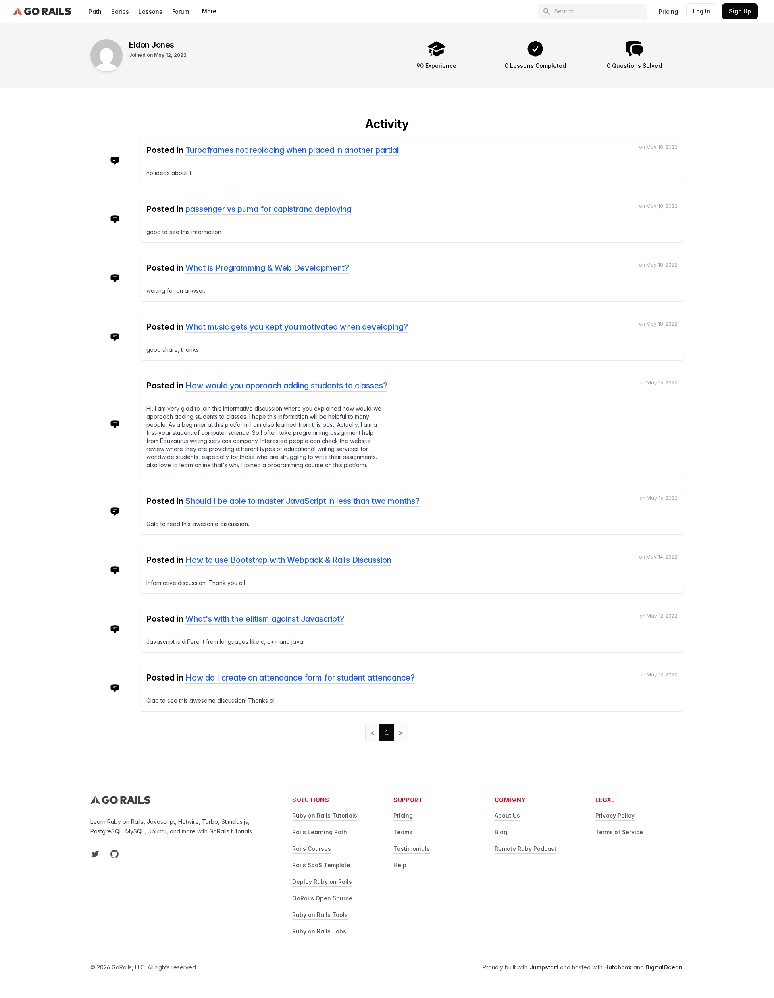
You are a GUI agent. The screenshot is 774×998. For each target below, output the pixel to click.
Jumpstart (543, 967)
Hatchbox (618, 967)
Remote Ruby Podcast (525, 848)
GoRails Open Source (322, 898)
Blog (501, 832)
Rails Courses (311, 848)
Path (95, 11)
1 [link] (387, 733)
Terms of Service (619, 832)
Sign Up (740, 11)
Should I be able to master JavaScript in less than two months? (302, 501)
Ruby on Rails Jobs (319, 931)
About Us (507, 815)
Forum (180, 11)
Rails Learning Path (319, 832)
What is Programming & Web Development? (267, 268)
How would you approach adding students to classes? (286, 385)
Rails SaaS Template (321, 865)
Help (399, 865)
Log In (701, 11)
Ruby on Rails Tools (320, 914)
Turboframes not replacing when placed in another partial (292, 150)
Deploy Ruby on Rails (322, 881)
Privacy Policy (615, 815)
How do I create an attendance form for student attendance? (300, 678)
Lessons (150, 11)
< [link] (372, 733)
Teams (402, 832)
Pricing (668, 11)
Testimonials (411, 848)
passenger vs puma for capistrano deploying (268, 209)
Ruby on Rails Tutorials (324, 815)
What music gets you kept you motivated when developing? (296, 327)
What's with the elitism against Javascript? (264, 619)
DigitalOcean (663, 967)
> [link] (401, 733)
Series (120, 11)
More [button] (209, 11)
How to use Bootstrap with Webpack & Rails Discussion (288, 560)
